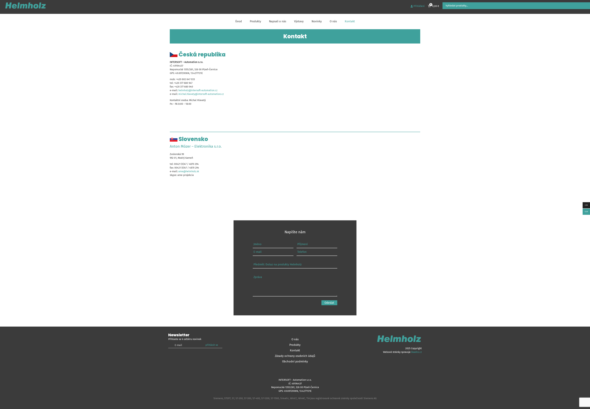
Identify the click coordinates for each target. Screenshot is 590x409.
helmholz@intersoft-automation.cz (197, 90)
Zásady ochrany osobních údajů (295, 356)
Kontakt (295, 350)
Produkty (295, 345)
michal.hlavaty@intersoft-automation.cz (201, 94)
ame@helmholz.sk (188, 171)
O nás (295, 339)
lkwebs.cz (416, 352)
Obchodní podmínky (295, 361)
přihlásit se (211, 344)
